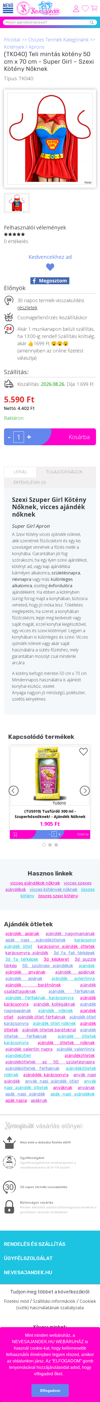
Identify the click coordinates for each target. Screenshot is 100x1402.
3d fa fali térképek (74, 952)
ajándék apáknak (75, 972)
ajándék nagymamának (70, 933)
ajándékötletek (80, 1055)
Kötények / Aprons (24, 47)
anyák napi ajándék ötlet (52, 1081)
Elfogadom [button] (50, 1390)
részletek (27, 307)
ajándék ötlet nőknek (54, 1023)
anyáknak (62, 1087)
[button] (65, 1374)
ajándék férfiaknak (72, 991)
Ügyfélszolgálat (28, 1258)
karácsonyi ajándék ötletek (66, 946)
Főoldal (12, 39)
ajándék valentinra (76, 1049)
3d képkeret (56, 959)
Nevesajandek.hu (28, 1273)
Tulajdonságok (64, 472)
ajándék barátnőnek (33, 985)
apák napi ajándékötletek (35, 940)
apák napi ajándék (25, 1094)
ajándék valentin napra (29, 1049)
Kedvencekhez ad (50, 256)
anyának (86, 1087)
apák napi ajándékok (72, 1094)
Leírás (20, 472)
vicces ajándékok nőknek (35, 883)
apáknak (39, 1100)
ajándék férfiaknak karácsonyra (39, 997)
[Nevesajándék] (38, 3)
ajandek (87, 965)
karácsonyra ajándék (26, 952)
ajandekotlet (18, 1055)
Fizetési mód (16, 1301)
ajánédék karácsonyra (45, 1074)
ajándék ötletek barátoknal (49, 1029)
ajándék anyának (25, 972)
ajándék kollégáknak (54, 1004)
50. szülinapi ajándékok (47, 965)
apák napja (16, 1100)
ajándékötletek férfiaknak (32, 1068)
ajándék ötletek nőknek (66, 1042)
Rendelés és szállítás (34, 1244)
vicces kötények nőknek (53, 889)
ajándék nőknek (55, 1010)
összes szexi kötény (58, 895)
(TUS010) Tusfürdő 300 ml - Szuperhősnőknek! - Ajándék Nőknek (50, 814)
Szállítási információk (54, 1301)
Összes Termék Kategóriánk (58, 39)
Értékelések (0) (30, 483)
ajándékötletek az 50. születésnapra (50, 1062)
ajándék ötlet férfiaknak (41, 1017)
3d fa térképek (21, 959)
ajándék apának (22, 933)
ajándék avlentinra (73, 978)
